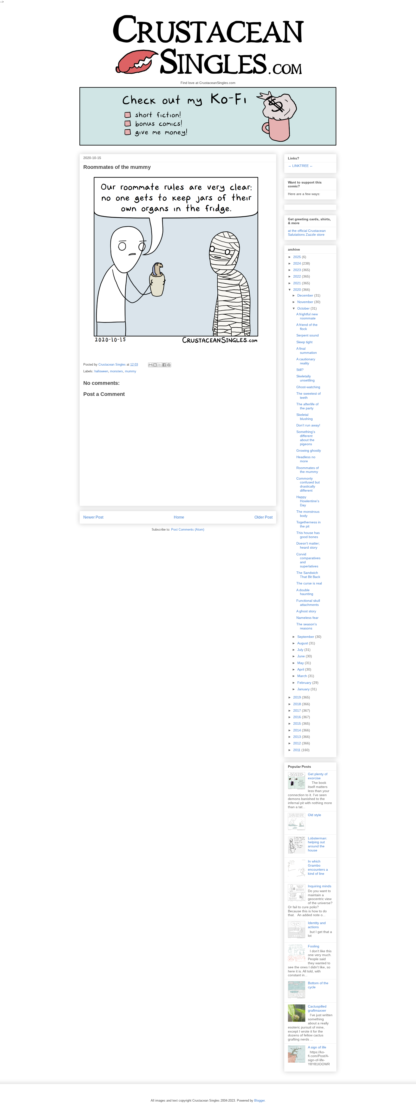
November (305, 302)
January (304, 689)
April (301, 669)
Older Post (263, 517)
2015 (297, 723)
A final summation (306, 351)
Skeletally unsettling (305, 378)
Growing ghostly (308, 450)
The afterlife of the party (307, 406)
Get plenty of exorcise (317, 776)
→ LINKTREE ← (300, 166)
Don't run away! (308, 425)
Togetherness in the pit (308, 524)
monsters (116, 371)
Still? (300, 370)
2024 (297, 263)
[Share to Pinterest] (168, 364)
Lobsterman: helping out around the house (317, 844)
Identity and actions (317, 925)
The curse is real (309, 583)
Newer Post (93, 517)
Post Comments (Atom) (187, 529)
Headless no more (305, 459)
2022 (297, 276)
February (304, 683)
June (301, 656)
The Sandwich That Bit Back (308, 575)
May (301, 663)
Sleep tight (304, 342)
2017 (297, 710)
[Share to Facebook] (164, 364)
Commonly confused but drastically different (308, 484)
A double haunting (304, 592)
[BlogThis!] (155, 364)
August (303, 643)
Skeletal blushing (304, 417)
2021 (297, 283)
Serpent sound (307, 335)
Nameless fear (307, 618)
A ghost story (306, 611)
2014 (297, 730)
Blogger (259, 1100)
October (304, 308)
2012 (297, 743)
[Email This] (150, 364)
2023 (297, 270)
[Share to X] (159, 364)
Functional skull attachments (308, 603)
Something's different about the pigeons (305, 438)
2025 (297, 257)
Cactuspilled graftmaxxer (317, 1008)
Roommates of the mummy (307, 470)
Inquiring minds (319, 886)
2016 (297, 717)
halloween (101, 371)
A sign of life (317, 1047)
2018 (297, 704)
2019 (297, 697)
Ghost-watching (308, 387)
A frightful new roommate (307, 316)
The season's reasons (306, 626)
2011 (297, 750)
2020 (297, 290)
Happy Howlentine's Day (307, 501)
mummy (130, 371)
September (306, 637)
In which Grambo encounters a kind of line (318, 867)
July (300, 650)
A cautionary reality (305, 361)
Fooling (313, 946)
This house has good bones (308, 535)
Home (179, 517)
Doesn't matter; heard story (308, 545)
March (302, 676)
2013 (297, 737)
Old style (314, 815)
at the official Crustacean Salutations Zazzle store (307, 232)
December (305, 295)
